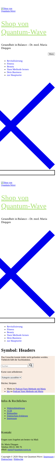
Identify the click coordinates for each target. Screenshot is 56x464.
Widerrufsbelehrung (16, 408)
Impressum (12, 418)
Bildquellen (12, 413)
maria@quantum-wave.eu (19, 449)
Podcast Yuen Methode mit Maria (31, 389)
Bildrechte (18, 459)
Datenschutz (6, 459)
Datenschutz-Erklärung (17, 416)
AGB (9, 410)
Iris (8, 391)
